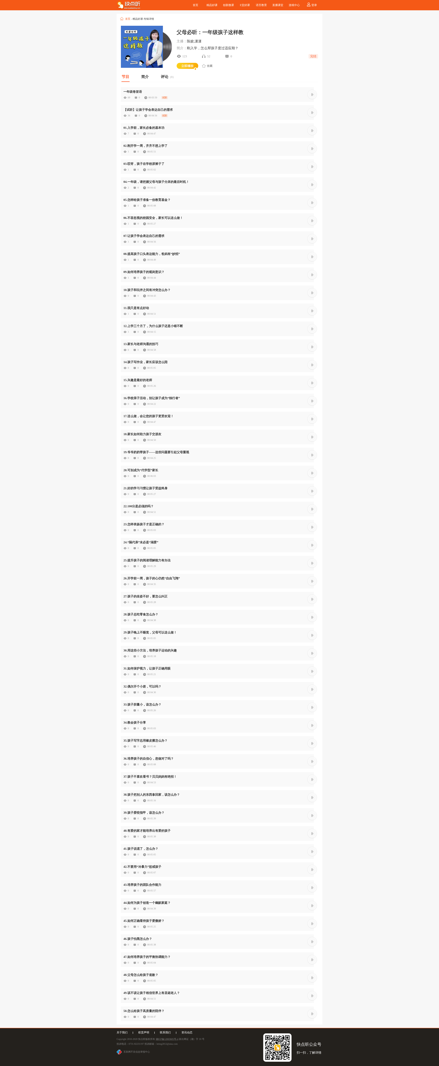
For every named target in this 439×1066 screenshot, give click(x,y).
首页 (127, 19)
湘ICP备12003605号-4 (167, 1039)
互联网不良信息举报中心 (136, 1052)
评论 (168, 76)
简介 (145, 76)
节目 (125, 76)
